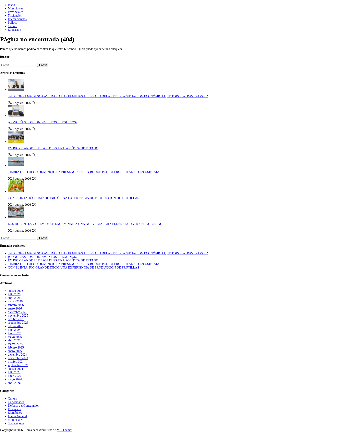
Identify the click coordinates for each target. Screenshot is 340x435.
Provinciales (15, 12)
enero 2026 (15, 308)
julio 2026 (14, 294)
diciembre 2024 (17, 354)
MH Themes (64, 430)
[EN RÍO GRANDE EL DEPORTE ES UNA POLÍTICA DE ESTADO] (16, 141)
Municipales (15, 8)
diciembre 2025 (17, 312)
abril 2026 (14, 297)
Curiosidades (16, 402)
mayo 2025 (15, 336)
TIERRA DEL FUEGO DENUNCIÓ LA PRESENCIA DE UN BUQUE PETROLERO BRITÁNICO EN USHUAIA (83, 172)
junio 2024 (14, 375)
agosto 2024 (15, 368)
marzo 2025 (15, 344)
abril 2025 (14, 340)
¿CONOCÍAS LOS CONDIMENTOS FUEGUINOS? (42, 122)
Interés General (17, 416)
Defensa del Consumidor (23, 405)
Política (12, 22)
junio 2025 (14, 333)
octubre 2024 (16, 361)
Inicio (11, 5)
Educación (14, 29)
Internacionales (17, 19)
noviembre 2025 (18, 315)
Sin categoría (16, 423)
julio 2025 (14, 329)
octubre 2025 (16, 319)
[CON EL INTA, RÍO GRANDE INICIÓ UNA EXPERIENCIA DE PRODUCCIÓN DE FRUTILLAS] (16, 191)
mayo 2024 (15, 379)
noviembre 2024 (18, 358)
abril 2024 (14, 383)
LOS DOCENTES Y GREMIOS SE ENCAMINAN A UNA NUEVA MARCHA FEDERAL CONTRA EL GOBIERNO (85, 224)
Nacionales (15, 15)
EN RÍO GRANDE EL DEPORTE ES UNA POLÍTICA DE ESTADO (53, 148)
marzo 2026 (15, 301)
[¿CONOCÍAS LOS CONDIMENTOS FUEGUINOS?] (16, 115)
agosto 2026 (15, 290)
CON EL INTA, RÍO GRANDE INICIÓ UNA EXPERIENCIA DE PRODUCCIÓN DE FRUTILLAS (73, 198)
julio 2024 (14, 372)
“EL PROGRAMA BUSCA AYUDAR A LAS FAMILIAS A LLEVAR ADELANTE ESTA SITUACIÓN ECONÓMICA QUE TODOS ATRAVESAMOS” (108, 96)
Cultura (12, 26)
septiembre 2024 (18, 365)
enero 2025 (15, 351)
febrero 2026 (16, 305)
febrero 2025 (16, 347)
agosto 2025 (15, 326)
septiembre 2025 (18, 322)
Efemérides (15, 412)
